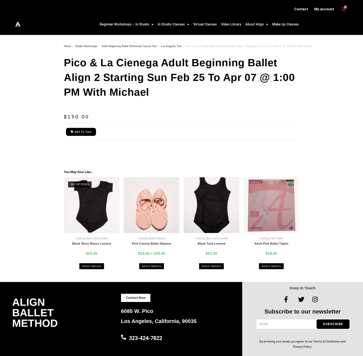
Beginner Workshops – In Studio (124, 24)
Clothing (80, 238)
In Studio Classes (171, 24)
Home (67, 46)
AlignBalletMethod (35, 312)
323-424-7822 (145, 338)
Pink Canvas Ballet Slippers (151, 243)
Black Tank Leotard (97, 238)
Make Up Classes (285, 24)
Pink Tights (277, 238)
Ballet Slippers (157, 238)
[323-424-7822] (123, 337)
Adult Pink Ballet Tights (271, 243)
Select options (91, 266)
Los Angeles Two (171, 46)
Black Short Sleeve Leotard (91, 243)
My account (324, 9)
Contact (301, 9)
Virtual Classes (205, 24)
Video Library (231, 24)
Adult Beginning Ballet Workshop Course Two (129, 46)
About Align (254, 24)
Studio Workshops (86, 46)
